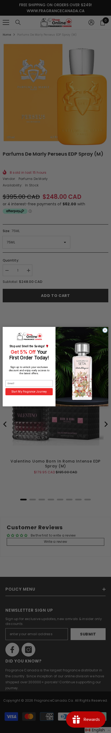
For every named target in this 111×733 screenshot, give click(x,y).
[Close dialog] (105, 330)
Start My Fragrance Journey (29, 391)
